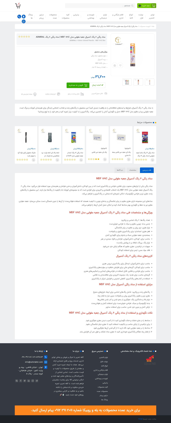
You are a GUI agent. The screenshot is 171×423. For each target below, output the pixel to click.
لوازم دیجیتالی (103, 16)
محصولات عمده (53, 16)
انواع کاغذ (131, 16)
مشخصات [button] (132, 170)
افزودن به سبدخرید (76, 85)
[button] (146, 5)
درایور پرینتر (41, 16)
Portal (140, 419)
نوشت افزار (140, 16)
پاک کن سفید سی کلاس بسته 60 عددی (121, 154)
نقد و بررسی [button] (146, 170)
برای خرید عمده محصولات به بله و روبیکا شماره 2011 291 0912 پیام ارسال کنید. (85, 410)
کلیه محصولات (65, 16)
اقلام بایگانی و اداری (117, 16)
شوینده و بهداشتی (90, 16)
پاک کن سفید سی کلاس (99, 152)
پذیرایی (76, 14)
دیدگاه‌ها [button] (120, 170)
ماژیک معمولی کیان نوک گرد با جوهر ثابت (26, 154)
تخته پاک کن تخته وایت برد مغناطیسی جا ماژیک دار (50, 154)
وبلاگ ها (30, 16)
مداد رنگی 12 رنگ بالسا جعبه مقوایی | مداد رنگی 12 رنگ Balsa (145, 156)
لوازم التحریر (151, 16)
